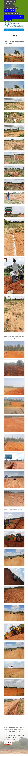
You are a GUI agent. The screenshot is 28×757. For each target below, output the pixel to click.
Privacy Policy (7, 735)
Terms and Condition (16, 735)
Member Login (7, 20)
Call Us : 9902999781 (9, 10)
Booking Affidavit (8, 3)
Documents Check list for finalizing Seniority (12, 16)
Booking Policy (15, 737)
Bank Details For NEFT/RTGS (11, 13)
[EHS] (14, 25)
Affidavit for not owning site (11, 8)
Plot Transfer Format (9, 6)
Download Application (9, 1)
